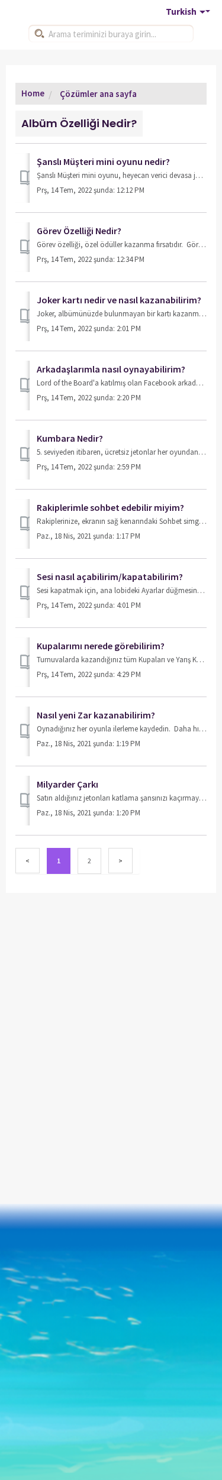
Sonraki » (120, 860)
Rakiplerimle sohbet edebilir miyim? (110, 507)
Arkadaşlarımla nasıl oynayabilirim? (111, 369)
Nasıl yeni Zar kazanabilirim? (96, 715)
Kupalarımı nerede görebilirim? (101, 646)
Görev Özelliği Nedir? (79, 231)
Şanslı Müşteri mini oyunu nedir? (103, 161)
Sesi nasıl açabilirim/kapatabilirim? (110, 576)
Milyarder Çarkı (67, 784)
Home (32, 93)
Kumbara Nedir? (70, 438)
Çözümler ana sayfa (97, 93)
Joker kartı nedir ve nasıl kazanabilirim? (119, 300)
